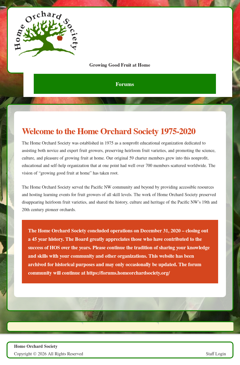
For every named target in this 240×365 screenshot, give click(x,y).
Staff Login (216, 354)
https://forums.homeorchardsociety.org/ (128, 272)
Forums (125, 84)
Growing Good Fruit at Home (119, 64)
